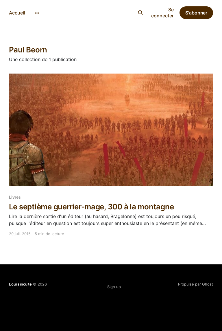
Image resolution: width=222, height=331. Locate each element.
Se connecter (162, 13)
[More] (37, 13)
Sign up (114, 286)
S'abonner (196, 13)
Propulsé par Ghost (195, 284)
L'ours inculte (101, 12)
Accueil (17, 13)
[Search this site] (140, 12)
